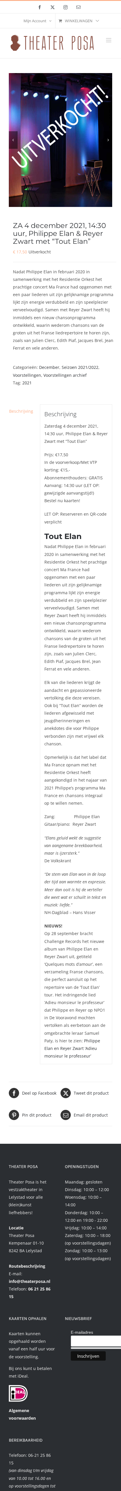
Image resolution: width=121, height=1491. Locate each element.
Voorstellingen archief (65, 375)
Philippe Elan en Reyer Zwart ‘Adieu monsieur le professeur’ (72, 1048)
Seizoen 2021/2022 (80, 367)
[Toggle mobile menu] (109, 40)
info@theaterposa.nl (29, 1281)
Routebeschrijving (27, 1266)
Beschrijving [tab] (21, 411)
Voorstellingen (27, 375)
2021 (27, 383)
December (49, 367)
